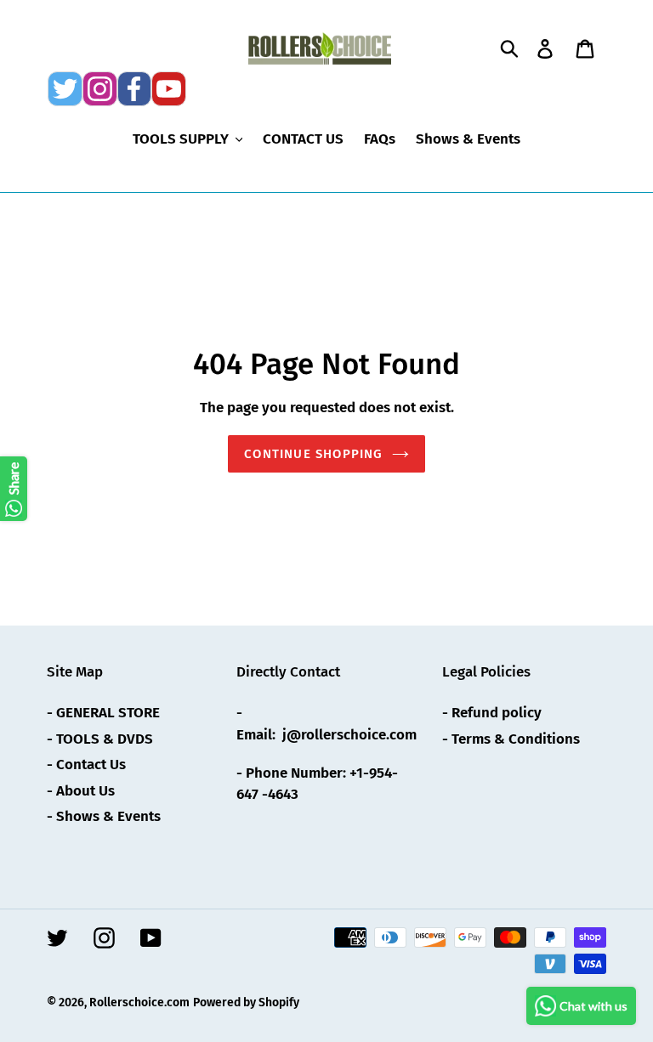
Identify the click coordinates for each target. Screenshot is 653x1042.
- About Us (81, 791)
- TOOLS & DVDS (100, 739)
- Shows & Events (104, 816)
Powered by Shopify (246, 1002)
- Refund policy (492, 713)
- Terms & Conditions (511, 739)
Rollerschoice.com (139, 1002)
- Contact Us (86, 764)
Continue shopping (313, 454)
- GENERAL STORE (103, 713)
